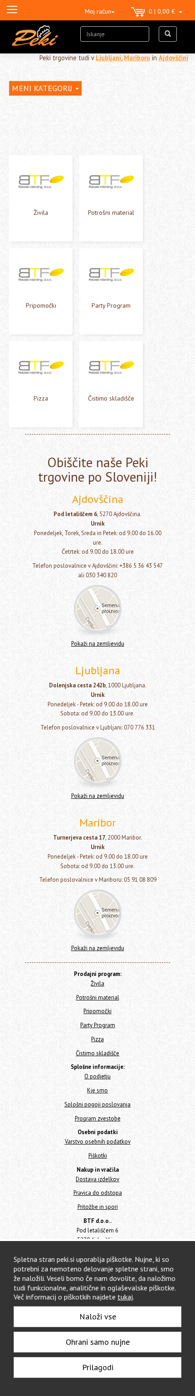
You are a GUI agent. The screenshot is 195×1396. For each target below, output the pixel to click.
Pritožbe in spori (98, 1207)
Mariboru (137, 57)
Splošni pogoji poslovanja (97, 1104)
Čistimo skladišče (111, 398)
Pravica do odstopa (97, 1193)
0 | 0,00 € (164, 11)
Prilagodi (97, 1367)
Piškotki (97, 1155)
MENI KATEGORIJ (43, 88)
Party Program (111, 305)
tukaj (125, 1296)
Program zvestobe (98, 1118)
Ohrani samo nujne (98, 1342)
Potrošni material (111, 212)
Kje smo (97, 1090)
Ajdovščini (173, 57)
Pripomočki (41, 305)
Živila (41, 212)
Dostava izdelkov (97, 1179)
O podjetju (97, 1076)
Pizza (41, 398)
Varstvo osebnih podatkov (98, 1141)
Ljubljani (108, 57)
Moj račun (98, 11)
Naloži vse (97, 1316)
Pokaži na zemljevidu (97, 643)
